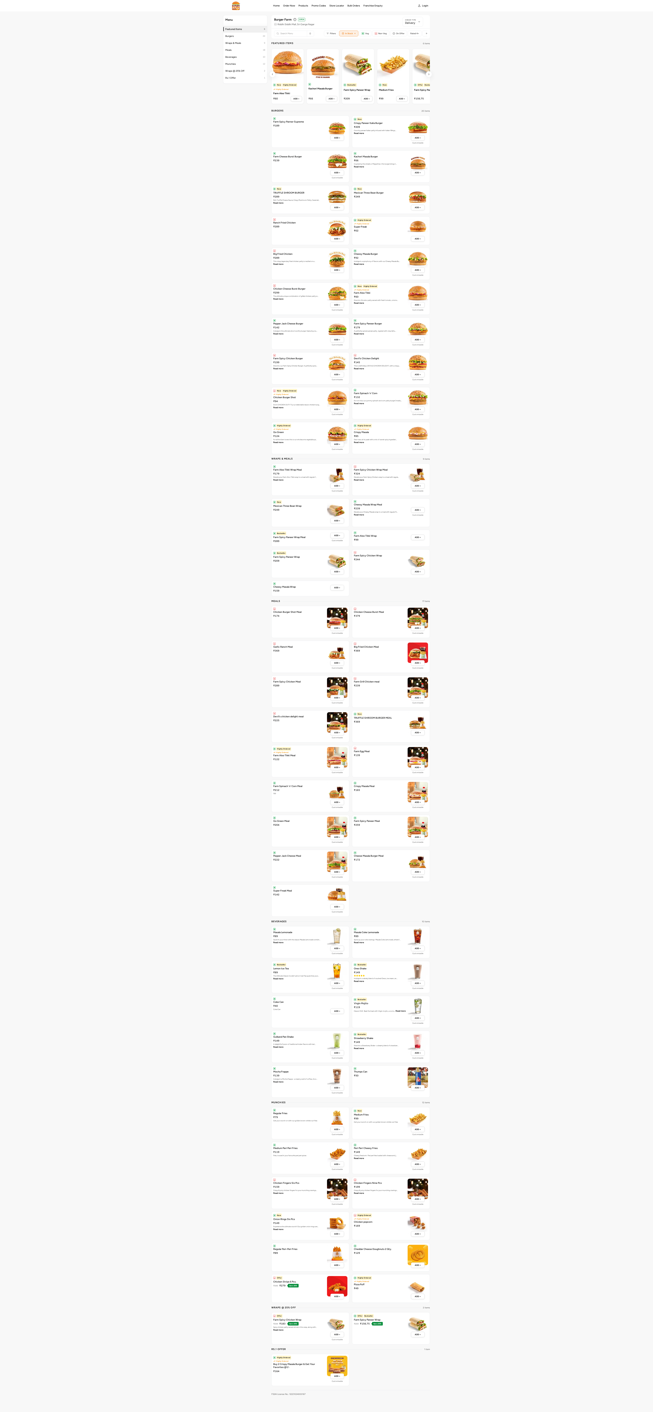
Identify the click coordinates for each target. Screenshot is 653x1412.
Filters (333, 33)
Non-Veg (382, 33)
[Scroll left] (272, 74)
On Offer (400, 33)
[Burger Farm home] (246, 5)
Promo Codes (319, 5)
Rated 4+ (414, 33)
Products (303, 5)
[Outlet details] (294, 19)
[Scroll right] (429, 74)
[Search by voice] (310, 33)
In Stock (350, 33)
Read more (359, 133)
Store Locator (336, 5)
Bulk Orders (353, 5)
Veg (367, 33)
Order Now (289, 5)
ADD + (296, 99)
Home (276, 5)
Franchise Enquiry (373, 5)
